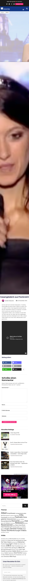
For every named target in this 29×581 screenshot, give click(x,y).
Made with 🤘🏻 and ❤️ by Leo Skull (14, 1)
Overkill (3, 551)
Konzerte (16, 521)
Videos (23, 530)
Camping (12, 515)
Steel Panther (18, 553)
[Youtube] (14, 4)
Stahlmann (11, 553)
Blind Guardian (12, 538)
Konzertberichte (6, 521)
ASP (6, 538)
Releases (19, 523)
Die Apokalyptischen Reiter (20, 540)
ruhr (11, 527)
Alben (4, 513)
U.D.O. (23, 554)
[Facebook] (9, 4)
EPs (11, 517)
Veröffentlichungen (14, 530)
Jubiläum (22, 519)
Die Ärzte (13, 542)
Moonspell (3, 549)
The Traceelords (17, 554)
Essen (13, 517)
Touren (3, 530)
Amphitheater (11, 513)
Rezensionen (7, 525)
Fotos (25, 517)
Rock (14, 525)
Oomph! (17, 549)
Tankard (7, 554)
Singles (7, 529)
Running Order (16, 527)
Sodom (6, 553)
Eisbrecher (21, 542)
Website (4, 416)
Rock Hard (18, 525)
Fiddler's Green (13, 544)
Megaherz (16, 547)
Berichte (3, 515)
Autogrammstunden (21, 513)
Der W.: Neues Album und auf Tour (18, 442)
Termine (13, 529)
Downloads (4, 517)
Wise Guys (13, 556)
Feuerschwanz (4, 543)
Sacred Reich (9, 551)
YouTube (7, 532)
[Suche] (25, 506)
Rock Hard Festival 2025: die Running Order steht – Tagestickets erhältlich (18, 463)
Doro (16, 542)
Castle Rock (16, 515)
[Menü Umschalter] (23, 9)
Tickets (20, 529)
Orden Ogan (22, 549)
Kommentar (5, 387)
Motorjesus (9, 549)
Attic (8, 538)
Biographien (7, 515)
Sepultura (23, 551)
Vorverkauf (3, 532)
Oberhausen (12, 523)
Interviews (18, 519)
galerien (4, 519)
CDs (21, 515)
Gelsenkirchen (11, 519)
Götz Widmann (21, 543)
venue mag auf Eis (14, 432)
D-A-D (6, 540)
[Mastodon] (7, 4)
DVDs (9, 517)
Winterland (6, 556)
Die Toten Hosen (6, 542)
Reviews (26, 523)
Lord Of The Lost (8, 547)
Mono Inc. (21, 547)
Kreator (21, 546)
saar (21, 527)
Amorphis (3, 538)
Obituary (13, 549)
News (7, 12)
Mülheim (8, 523)
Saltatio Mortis (16, 551)
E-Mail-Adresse (6, 410)
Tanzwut (12, 554)
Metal (2, 523)
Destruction (11, 540)
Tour (24, 529)
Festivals (18, 517)
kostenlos (22, 521)
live (26, 521)
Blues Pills (19, 538)
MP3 (5, 523)
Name (3, 404)
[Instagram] (11, 4)
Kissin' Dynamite (16, 546)
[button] (27, 8)
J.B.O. (9, 545)
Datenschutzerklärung (18, 578)
